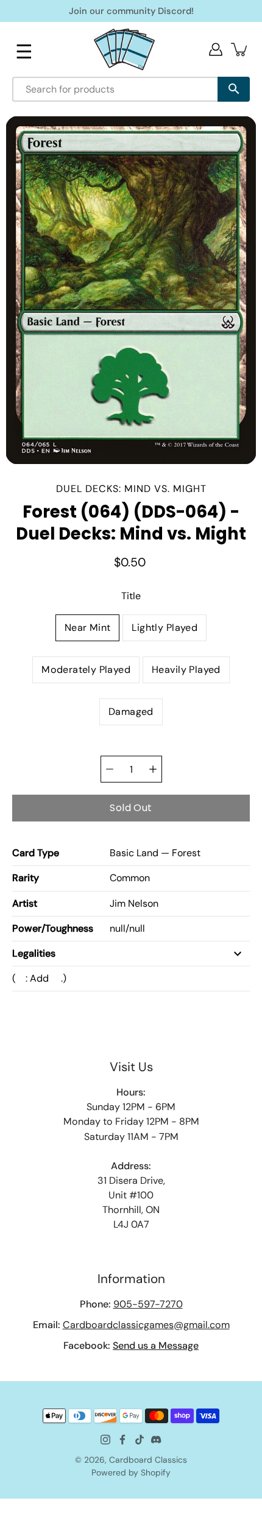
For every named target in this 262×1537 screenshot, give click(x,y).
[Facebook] (122, 1439)
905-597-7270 (148, 1304)
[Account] (215, 49)
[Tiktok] (139, 1439)
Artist (24, 903)
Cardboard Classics (148, 1459)
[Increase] (153, 769)
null (118, 928)
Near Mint (88, 627)
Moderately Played (85, 669)
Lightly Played (164, 627)
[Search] (234, 89)
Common (130, 877)
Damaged (131, 711)
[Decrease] (110, 769)
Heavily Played (186, 669)
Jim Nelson (134, 903)
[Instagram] (105, 1439)
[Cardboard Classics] (124, 49)
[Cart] (240, 49)
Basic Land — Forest (155, 852)
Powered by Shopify (131, 1472)
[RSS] (156, 1439)
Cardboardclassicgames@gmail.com (146, 1324)
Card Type (35, 852)
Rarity (25, 877)
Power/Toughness (52, 928)
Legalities (33, 953)
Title (131, 595)
